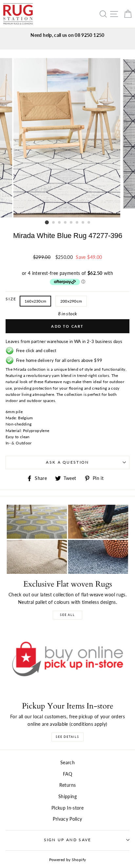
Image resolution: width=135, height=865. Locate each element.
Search (67, 762)
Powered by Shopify (67, 859)
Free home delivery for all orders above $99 (58, 360)
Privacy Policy (67, 819)
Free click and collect (35, 350)
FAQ (67, 774)
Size (11, 298)
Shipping (67, 796)
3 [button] (59, 222)
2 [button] (53, 222)
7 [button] (83, 222)
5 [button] (71, 222)
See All (67, 615)
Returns (67, 785)
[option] (67, 35)
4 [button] (65, 222)
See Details (67, 736)
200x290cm (71, 301)
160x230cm (36, 301)
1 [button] (47, 222)
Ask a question (67, 462)
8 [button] (89, 222)
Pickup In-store (67, 808)
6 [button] (77, 222)
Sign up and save (67, 840)
